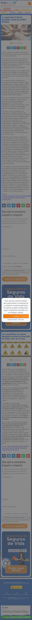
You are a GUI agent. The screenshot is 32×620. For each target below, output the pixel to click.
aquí (5, 310)
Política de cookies (12, 319)
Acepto (16, 316)
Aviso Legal (21, 319)
